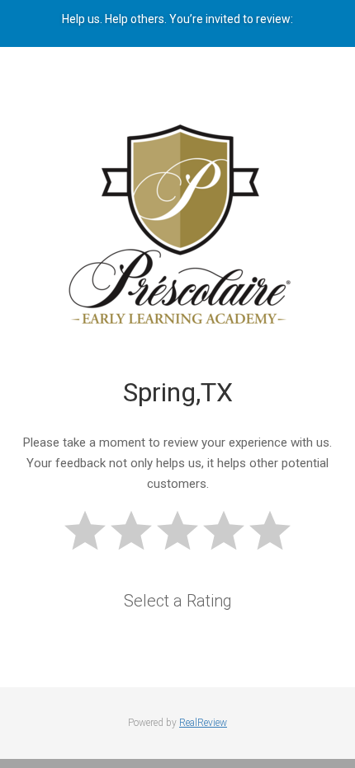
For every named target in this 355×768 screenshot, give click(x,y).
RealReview (203, 722)
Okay (177, 530)
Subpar (131, 530)
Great (270, 530)
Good (223, 530)
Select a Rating (178, 601)
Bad (85, 530)
